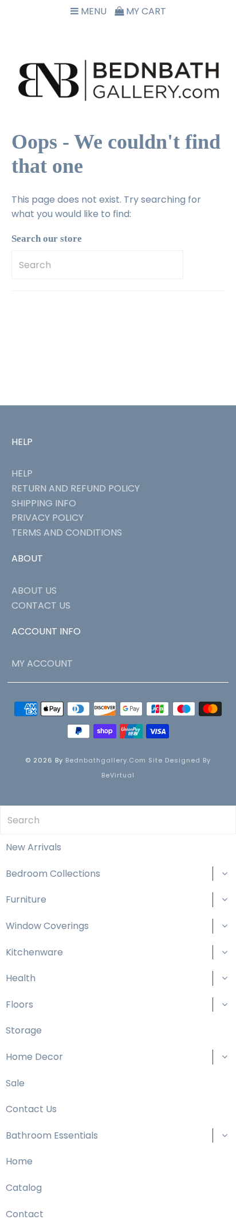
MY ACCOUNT (42, 663)
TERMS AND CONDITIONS (66, 532)
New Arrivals (33, 847)
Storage (24, 1030)
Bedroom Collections (53, 873)
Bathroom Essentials (52, 1135)
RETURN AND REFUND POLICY (75, 488)
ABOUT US (34, 590)
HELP (22, 473)
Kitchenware (34, 952)
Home (19, 1161)
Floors (19, 1004)
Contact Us (31, 1109)
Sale (15, 1083)
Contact (25, 1214)
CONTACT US (40, 605)
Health (21, 978)
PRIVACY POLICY (47, 517)
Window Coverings (47, 925)
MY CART (145, 11)
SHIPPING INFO (43, 503)
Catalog (24, 1187)
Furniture (26, 899)
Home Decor (34, 1056)
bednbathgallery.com (105, 760)
